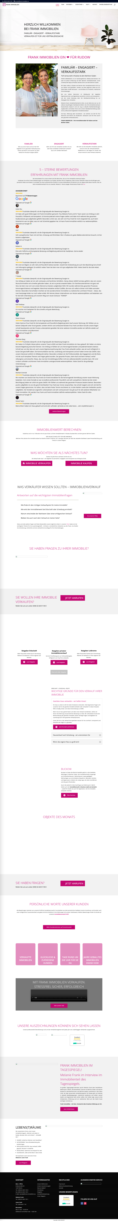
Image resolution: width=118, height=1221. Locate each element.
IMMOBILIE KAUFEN (81, 463)
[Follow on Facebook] (82, 1203)
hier (84, 184)
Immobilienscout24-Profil (61, 914)
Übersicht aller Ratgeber (59, 672)
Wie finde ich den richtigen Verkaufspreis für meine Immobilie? (44, 505)
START (57, 4)
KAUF (87, 4)
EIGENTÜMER (78, 4)
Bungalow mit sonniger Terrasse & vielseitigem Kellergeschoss (39, 830)
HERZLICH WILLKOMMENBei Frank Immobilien (42, 26)
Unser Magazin (41, 1196)
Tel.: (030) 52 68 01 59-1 (22, 1199)
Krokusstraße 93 (20, 1186)
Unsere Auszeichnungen (43, 1186)
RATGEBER (69, 4)
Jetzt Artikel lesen (69, 1109)
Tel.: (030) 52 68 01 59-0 (22, 1190)
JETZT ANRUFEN (74, 598)
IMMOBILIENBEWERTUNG (105, 4)
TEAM (62, 4)
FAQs (68, 524)
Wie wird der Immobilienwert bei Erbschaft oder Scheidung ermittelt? (46, 509)
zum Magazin (23, 1163)
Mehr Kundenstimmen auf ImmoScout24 (59, 927)
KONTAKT (95, 4)
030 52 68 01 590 (59, 1006)
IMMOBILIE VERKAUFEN (38, 463)
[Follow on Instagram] (85, 1203)
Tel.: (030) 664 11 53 (21, 1204)
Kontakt (61, 1188)
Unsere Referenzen (42, 1184)
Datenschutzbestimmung (66, 1186)
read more (21, 838)
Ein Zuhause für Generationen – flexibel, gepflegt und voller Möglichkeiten (44, 852)
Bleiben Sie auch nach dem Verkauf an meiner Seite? (40, 518)
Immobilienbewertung (43, 1194)
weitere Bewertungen (59, 411)
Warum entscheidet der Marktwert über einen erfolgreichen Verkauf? (46, 514)
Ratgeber (39, 1192)
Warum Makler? (41, 1188)
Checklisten (40, 1190)
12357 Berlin (19, 1188)
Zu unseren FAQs (92, 516)
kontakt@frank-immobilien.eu (28, 1194)
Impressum (62, 1184)
